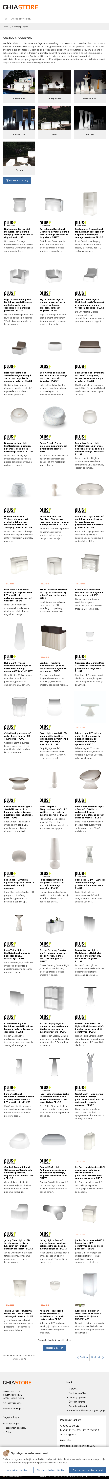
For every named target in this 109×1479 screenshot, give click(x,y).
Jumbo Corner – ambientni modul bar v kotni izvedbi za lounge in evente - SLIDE (18, 1313)
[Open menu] (101, 7)
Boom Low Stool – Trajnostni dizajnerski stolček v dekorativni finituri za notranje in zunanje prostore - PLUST (18, 522)
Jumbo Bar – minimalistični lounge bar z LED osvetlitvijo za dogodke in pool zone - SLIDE (89, 1244)
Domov (6, 26)
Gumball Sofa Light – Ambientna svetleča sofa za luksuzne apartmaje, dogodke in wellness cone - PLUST (54, 1173)
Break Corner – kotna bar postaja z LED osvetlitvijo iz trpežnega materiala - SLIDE (53, 593)
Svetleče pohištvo (20, 26)
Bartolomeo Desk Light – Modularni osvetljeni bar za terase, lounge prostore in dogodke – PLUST (54, 233)
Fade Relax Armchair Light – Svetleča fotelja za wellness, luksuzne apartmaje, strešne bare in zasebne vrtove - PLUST (89, 812)
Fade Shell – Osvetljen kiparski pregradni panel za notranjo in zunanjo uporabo (19, 884)
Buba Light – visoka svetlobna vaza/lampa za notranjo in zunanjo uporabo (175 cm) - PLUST (18, 667)
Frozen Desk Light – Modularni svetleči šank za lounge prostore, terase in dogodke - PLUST (18, 1027)
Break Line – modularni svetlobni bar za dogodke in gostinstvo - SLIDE (89, 592)
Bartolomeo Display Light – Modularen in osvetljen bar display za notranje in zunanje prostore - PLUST (90, 233)
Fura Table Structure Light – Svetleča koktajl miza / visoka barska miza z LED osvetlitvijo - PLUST (54, 1098)
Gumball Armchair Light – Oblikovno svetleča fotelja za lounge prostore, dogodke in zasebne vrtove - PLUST (18, 1173)
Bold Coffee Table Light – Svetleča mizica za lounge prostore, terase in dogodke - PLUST (53, 376)
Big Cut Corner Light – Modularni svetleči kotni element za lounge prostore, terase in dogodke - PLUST (52, 305)
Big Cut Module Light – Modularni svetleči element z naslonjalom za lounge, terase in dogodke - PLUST (89, 303)
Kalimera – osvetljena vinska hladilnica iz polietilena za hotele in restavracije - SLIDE (52, 1315)
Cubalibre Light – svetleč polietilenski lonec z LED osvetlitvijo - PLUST (17, 736)
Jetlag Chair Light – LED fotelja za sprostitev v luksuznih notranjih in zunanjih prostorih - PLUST (18, 1244)
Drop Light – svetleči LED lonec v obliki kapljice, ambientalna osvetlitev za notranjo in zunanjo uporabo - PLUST (54, 739)
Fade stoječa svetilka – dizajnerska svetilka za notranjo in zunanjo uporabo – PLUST (52, 884)
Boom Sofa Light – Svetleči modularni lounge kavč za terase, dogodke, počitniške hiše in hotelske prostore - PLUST (89, 522)
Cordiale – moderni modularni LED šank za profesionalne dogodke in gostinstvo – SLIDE (53, 667)
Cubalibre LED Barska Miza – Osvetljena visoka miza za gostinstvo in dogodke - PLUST (90, 667)
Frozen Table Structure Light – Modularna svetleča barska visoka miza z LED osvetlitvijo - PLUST (89, 1027)
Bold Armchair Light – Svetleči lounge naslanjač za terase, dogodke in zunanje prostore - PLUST (18, 376)
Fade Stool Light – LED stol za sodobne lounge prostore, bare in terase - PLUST (90, 884)
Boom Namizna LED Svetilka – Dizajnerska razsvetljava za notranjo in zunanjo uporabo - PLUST (54, 520)
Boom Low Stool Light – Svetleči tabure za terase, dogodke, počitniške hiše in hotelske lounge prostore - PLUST (89, 449)
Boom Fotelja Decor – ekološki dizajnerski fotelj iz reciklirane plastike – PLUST (53, 447)
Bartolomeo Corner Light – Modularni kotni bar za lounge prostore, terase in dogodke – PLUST (18, 233)
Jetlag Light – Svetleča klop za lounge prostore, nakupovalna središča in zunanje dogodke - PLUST (53, 1244)
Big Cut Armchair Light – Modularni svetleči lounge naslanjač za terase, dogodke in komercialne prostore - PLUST (18, 305)
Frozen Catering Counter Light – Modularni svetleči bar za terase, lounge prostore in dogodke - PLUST (53, 956)
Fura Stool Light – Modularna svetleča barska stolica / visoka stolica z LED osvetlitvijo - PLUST (19, 1098)
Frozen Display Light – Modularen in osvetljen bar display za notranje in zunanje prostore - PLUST (54, 1027)
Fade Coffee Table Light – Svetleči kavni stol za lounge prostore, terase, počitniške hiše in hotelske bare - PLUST (18, 812)
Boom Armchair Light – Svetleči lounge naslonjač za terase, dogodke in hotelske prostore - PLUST (18, 447)
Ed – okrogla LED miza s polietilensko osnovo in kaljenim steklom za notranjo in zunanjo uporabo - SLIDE (88, 739)
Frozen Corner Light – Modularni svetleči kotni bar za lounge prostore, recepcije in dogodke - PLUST (88, 956)
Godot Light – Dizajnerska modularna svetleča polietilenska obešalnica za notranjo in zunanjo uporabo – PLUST (89, 1099)
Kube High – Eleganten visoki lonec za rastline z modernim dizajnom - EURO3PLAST (88, 1315)
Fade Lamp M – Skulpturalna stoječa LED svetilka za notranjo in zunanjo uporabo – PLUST (53, 810)
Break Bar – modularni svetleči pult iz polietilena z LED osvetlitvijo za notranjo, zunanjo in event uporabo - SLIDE (18, 595)
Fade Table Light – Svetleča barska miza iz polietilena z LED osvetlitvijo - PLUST (17, 954)
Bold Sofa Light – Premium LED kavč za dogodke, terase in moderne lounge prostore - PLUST (89, 376)
